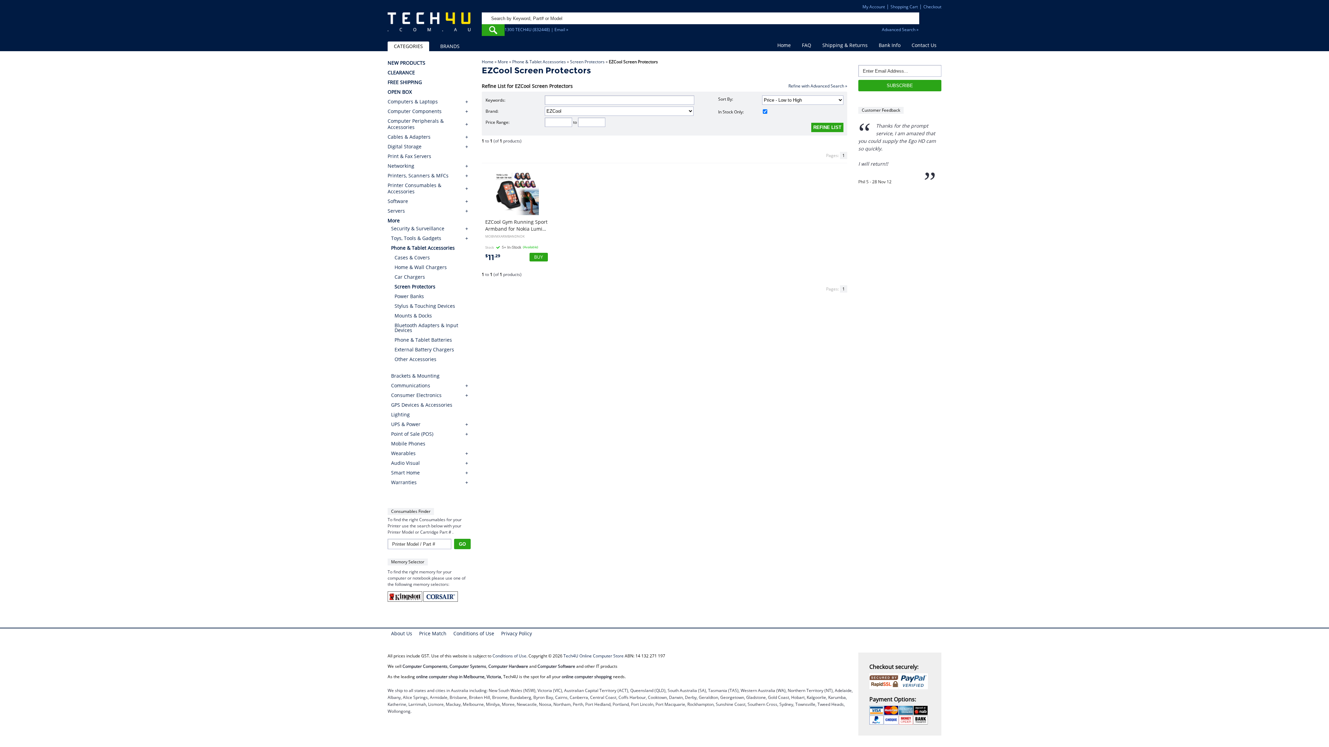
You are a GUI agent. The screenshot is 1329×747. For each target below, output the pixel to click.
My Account (873, 7)
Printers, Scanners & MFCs (418, 176)
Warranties (404, 482)
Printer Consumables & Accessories (414, 188)
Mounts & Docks (413, 315)
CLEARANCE (401, 73)
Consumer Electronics (416, 395)
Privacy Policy (516, 633)
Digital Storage (405, 147)
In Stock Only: (731, 112)
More (503, 62)
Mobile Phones (408, 443)
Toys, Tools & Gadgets (416, 238)
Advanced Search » (900, 30)
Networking (401, 166)
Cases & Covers (412, 257)
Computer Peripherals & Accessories (416, 124)
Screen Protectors (587, 62)
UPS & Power (406, 424)
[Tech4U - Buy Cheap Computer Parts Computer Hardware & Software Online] (429, 25)
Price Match (432, 633)
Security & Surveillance (417, 228)
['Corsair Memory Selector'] (440, 600)
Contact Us (924, 45)
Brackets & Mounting (415, 375)
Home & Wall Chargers (421, 267)
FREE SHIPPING (405, 82)
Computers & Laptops (413, 102)
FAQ (806, 45)
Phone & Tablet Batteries (423, 339)
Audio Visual (405, 463)
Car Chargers (410, 277)
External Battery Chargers (424, 349)
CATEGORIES (408, 46)
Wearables (403, 453)
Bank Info (890, 45)
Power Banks (409, 296)
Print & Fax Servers (409, 156)
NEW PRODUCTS (406, 63)
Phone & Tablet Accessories (539, 62)
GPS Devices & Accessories (421, 405)
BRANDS (450, 46)
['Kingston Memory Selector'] (405, 600)
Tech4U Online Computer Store (593, 656)
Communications (410, 385)
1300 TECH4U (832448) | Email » (536, 30)
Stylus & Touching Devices (425, 306)
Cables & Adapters (409, 137)
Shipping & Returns (845, 45)
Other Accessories (415, 359)
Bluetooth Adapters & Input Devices (426, 327)
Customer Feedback (881, 110)
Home (784, 45)
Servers (396, 211)
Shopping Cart (904, 7)
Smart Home (405, 472)
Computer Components (415, 111)
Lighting (400, 414)
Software (398, 201)
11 (492, 257)
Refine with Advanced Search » (817, 86)
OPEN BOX (400, 92)
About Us (401, 633)
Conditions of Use (473, 633)
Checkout (932, 7)
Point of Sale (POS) (412, 434)
